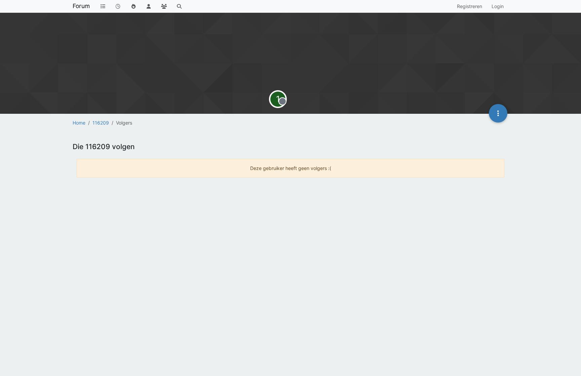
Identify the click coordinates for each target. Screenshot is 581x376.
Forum (81, 5)
